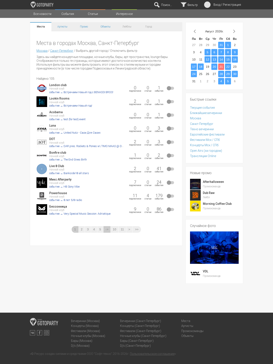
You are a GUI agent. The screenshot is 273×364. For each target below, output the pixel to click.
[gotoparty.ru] (42, 4)
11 (122, 229)
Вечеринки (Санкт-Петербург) (140, 321)
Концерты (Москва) (85, 326)
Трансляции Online (203, 156)
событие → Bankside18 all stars (69, 173)
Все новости (42, 14)
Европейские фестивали (207, 134)
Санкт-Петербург (61, 50)
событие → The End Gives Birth (68, 159)
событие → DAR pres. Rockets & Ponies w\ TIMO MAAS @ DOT (87, 146)
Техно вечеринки (202, 129)
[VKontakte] (32, 332)
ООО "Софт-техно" (99, 353)
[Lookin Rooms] (41, 101)
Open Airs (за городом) (206, 150)
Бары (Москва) (81, 340)
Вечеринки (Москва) (85, 321)
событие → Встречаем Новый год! (70, 105)
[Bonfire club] (41, 155)
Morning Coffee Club (217, 203)
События (67, 14)
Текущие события (202, 107)
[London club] (41, 88)
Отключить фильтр (123, 50)
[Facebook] (39, 332)
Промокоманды (192, 331)
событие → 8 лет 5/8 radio (65, 200)
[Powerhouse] (41, 196)
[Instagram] (46, 332)
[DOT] (41, 142)
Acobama (56, 112)
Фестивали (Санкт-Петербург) (140, 331)
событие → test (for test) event (67, 119)
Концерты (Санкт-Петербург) (140, 326)
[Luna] (41, 128)
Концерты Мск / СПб (204, 145)
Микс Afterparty (60, 179)
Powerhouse (58, 193)
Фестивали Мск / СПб (205, 140)
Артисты (62, 26)
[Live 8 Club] (41, 169)
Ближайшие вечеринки (206, 113)
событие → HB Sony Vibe (64, 186)
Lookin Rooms (59, 98)
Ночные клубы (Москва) (88, 336)
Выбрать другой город (91, 50)
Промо (84, 26)
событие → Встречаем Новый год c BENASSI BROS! (81, 92)
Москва (42, 50)
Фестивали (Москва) (85, 331)
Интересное (124, 14)
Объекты (105, 26)
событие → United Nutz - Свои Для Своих (74, 132)
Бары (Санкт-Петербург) (137, 340)
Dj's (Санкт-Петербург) (135, 345)
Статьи (93, 14)
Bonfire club (57, 152)
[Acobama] (41, 115)
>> (136, 229)
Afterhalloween (213, 181)
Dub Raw (209, 193)
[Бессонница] (41, 209)
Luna (52, 125)
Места (41, 26)
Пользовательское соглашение (152, 353)
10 (114, 229)
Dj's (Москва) (80, 345)
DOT (52, 139)
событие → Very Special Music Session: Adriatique (79, 213)
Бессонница (58, 206)
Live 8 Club (56, 166)
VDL (205, 271)
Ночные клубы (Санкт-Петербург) (143, 336)
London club (58, 85)
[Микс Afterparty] (41, 182)
